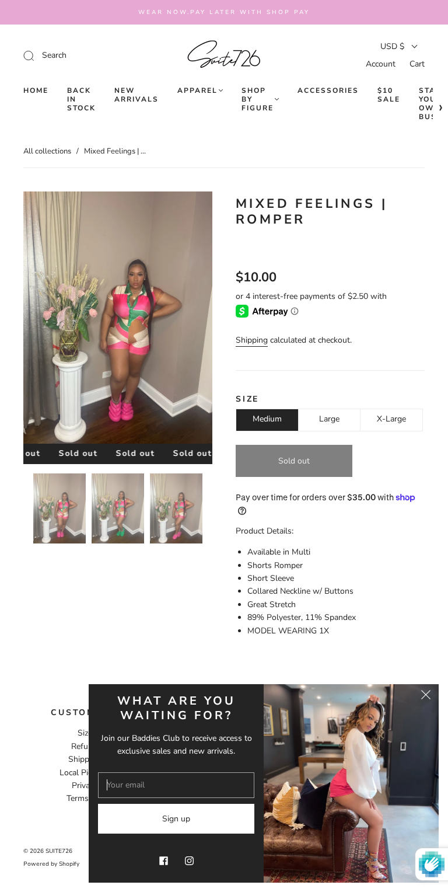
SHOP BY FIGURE (258, 99)
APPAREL (197, 90)
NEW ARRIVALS (136, 95)
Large (329, 418)
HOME (35, 90)
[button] (42, 319)
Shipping (252, 340)
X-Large (391, 418)
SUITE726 (59, 851)
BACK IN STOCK (81, 99)
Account (381, 63)
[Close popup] (426, 697)
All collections (47, 151)
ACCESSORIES (328, 90)
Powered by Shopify (51, 864)
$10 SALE (388, 95)
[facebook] (163, 860)
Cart (417, 63)
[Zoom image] (117, 319)
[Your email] (176, 785)
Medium (267, 418)
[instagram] (189, 860)
